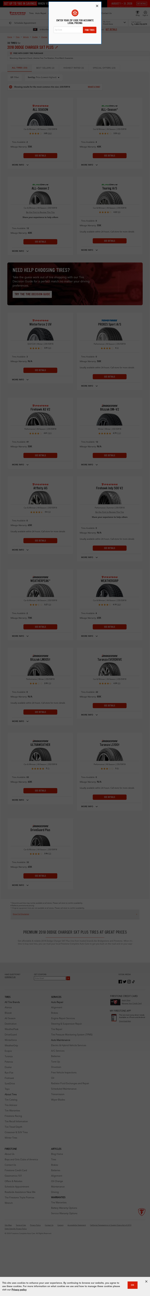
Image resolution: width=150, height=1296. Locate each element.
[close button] (146, 1281)
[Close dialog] (97, 6)
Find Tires (89, 30)
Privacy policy (19, 1290)
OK (132, 1285)
